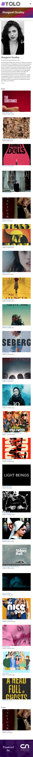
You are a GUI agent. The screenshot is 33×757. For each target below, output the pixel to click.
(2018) (7, 459)
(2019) (6, 326)
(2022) (6, 219)
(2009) (5, 673)
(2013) (6, 646)
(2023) (8, 166)
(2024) (7, 112)
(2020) (6, 272)
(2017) (6, 513)
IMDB (2, 83)
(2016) (6, 593)
